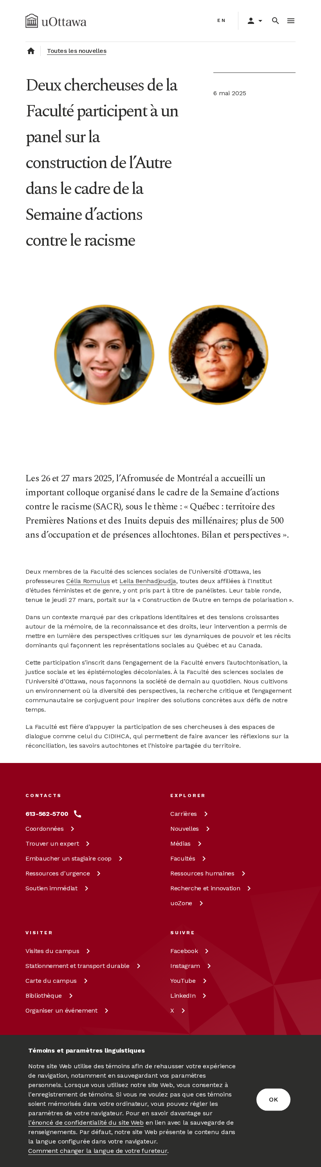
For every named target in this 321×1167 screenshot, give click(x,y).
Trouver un (52, 843)
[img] (56, 21)
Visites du (52, 951)
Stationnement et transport (77, 965)
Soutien (51, 888)
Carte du (51, 980)
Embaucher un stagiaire (68, 858)
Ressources (57, 873)
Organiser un (61, 1010)
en (221, 20)
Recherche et (205, 888)
